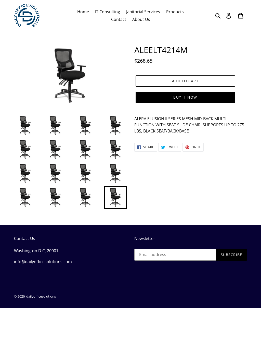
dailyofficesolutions (41, 296)
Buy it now (185, 97)
